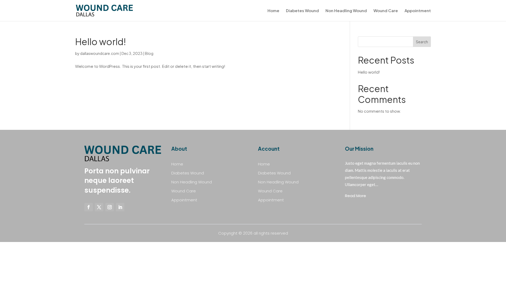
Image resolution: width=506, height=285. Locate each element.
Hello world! (100, 41)
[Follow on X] (99, 207)
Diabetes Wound (302, 11)
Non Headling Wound (346, 11)
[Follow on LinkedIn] (120, 207)
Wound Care (385, 11)
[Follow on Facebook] (88, 207)
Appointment (418, 11)
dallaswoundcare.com (99, 53)
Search (422, 41)
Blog (149, 53)
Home (273, 11)
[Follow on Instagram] (109, 207)
